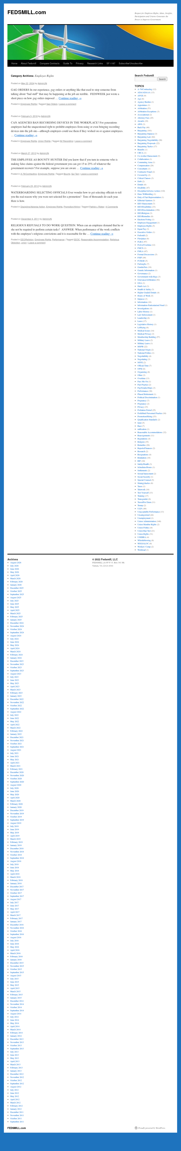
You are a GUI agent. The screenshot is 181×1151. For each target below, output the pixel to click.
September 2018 (17, 857)
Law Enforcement (145, 314)
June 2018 (14, 867)
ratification (142, 429)
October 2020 (16, 778)
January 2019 (16, 845)
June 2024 (14, 641)
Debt (140, 181)
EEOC (77, 239)
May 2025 (14, 607)
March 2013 (15, 1064)
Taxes (140, 486)
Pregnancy (142, 400)
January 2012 (16, 1108)
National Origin (144, 349)
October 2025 (16, 591)
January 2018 (16, 883)
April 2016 (14, 950)
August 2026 (15, 562)
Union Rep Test (144, 530)
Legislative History (145, 324)
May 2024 (14, 645)
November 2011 (17, 1115)
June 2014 (14, 1019)
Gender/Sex (142, 267)
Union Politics (144, 527)
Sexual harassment (145, 473)
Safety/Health (143, 464)
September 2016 (17, 934)
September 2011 (17, 1121)
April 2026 (14, 575)
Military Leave (144, 340)
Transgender (143, 498)
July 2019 (14, 826)
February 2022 (16, 730)
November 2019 (17, 813)
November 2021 (17, 740)
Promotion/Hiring (72, 206)
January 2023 (16, 695)
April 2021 (14, 762)
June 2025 (14, 603)
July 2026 (14, 565)
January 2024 (16, 657)
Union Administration (147, 521)
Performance (58, 239)
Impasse (141, 298)
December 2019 (17, 810)
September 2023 (17, 670)
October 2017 (16, 892)
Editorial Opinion (145, 200)
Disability (142, 187)
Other (140, 375)
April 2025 (14, 610)
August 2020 (15, 784)
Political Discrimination (147, 397)
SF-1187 (111, 63)
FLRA (140, 241)
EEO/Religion (27, 239)
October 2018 (16, 854)
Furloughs (142, 263)
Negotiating (142, 359)
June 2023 (14, 680)
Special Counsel (144, 479)
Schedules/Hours (145, 467)
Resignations (143, 454)
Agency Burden (144, 101)
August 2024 (15, 635)
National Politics (144, 352)
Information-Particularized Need (151, 305)
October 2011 (16, 1118)
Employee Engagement (147, 222)
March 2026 (15, 578)
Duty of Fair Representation (149, 197)
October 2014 (16, 1007)
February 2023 (16, 692)
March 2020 (15, 800)
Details (140, 184)
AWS (140, 124)
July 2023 (14, 676)
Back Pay (141, 127)
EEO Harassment (145, 203)
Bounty (67, 173)
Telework (141, 489)
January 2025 (16, 619)
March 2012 (15, 1102)
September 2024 (17, 632)
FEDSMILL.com (26, 12)
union (24, 242)
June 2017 (14, 905)
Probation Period (145, 410)
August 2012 (15, 1086)
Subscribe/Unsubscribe (130, 63)
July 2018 (14, 864)
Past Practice (143, 384)
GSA (140, 282)
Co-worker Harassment (147, 155)
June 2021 (14, 756)
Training (141, 495)
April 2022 (14, 724)
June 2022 (14, 718)
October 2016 (16, 931)
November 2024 (17, 626)
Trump (140, 505)
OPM (140, 368)
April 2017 (14, 911)
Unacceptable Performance (149, 511)
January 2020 (16, 807)
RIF (139, 460)
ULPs (140, 508)
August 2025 (15, 597)
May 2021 (14, 759)
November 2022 (17, 702)
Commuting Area (145, 162)
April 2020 (14, 797)
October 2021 (16, 743)
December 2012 (17, 1073)
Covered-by (142, 174)
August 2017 (15, 899)
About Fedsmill (28, 63)
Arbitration (142, 108)
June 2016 (14, 943)
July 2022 (14, 715)
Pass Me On (143, 381)
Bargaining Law (144, 136)
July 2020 (14, 788)
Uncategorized (144, 514)
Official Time (143, 365)
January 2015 (16, 997)
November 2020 (17, 775)
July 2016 (14, 940)
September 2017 (17, 896)
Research (141, 451)
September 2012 (17, 1083)
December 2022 (17, 699)
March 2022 (15, 727)
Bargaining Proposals (147, 143)
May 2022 (14, 721)
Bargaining (142, 130)
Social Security (144, 476)
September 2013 (17, 1048)
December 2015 (17, 962)
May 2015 (14, 985)
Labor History (143, 311)
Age (139, 98)
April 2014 (14, 1026)
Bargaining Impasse (146, 133)
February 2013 (16, 1067)
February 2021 (16, 769)
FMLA (141, 251)
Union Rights (44, 140)
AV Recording (66, 140)
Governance (143, 273)
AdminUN (42, 83)
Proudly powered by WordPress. (152, 1127)
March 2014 (15, 1029)
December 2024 (17, 622)
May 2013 (14, 1058)
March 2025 (15, 613)
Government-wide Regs (147, 276)
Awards (141, 120)
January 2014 (16, 1035)
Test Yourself (143, 492)
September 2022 (17, 708)
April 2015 (14, 988)
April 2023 (14, 686)
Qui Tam (75, 173)
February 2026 (16, 581)
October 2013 (16, 1045)
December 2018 (17, 848)
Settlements (142, 470)
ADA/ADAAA (144, 92)
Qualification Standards (147, 419)
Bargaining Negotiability (148, 140)
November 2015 (17, 965)
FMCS (140, 248)
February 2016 (16, 956)
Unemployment (144, 518)
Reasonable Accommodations (150, 432)
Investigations (143, 308)
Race (140, 425)
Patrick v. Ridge (96, 206)
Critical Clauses (144, 178)
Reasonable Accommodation (95, 239)
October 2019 (16, 816)
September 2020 (17, 781)
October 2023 (16, 667)
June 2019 (14, 829)
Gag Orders (51, 103)
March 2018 (15, 877)
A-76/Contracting (29, 173)
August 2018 (15, 861)
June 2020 (14, 791)
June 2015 (14, 981)
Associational (143, 114)
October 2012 (16, 1080)
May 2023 (14, 683)
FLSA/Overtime (144, 244)
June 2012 (14, 1093)
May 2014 (14, 1023)
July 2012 (14, 1089)
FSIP (140, 257)
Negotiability (143, 356)
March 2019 (15, 838)
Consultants (142, 168)
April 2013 (14, 1061)
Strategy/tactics (144, 483)
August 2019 (15, 823)
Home (14, 63)
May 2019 (14, 832)
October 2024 (16, 629)
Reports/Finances (145, 448)
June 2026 (14, 568)
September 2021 (17, 746)
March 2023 (15, 689)
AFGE (140, 95)
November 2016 (17, 927)
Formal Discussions (146, 254)
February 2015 (16, 994)
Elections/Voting (144, 219)
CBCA (140, 152)
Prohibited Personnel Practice (150, 413)
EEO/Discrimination (146, 209)
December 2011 (17, 1112)
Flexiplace (142, 238)
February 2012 (16, 1105)
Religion (141, 441)
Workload (142, 549)
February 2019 (16, 842)
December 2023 (17, 661)
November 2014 (17, 1004)
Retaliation (142, 457)
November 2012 (17, 1077)
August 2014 (15, 1013)
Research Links (95, 63)
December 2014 (17, 1000)
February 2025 (16, 616)
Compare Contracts (50, 63)
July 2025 (14, 600)
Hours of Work (144, 295)
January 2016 (16, 959)
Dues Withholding (145, 194)
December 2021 (17, 737)
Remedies (142, 444)
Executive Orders (145, 232)
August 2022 (15, 711)
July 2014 (14, 1016)
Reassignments (144, 435)
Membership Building (147, 336)
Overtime (141, 378)
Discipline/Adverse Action (33, 206)
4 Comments (112, 206)
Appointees (142, 105)
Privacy (80, 63)
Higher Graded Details (147, 292)
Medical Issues (144, 330)
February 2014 (16, 1032)
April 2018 (14, 873)
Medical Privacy (144, 333)
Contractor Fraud (145, 171)
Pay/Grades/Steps (145, 387)
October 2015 (16, 969)
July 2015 (14, 978)
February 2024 (16, 654)
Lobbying (142, 327)
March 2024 (15, 651)
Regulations (142, 438)
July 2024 (14, 638)
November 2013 (17, 1042)
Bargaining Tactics (145, 146)
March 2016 (15, 953)
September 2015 (17, 972)
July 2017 (14, 902)
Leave (140, 321)
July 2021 (14, 753)
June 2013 (14, 1054)
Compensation (144, 165)
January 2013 (16, 1070)
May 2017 (14, 908)
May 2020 (14, 794)
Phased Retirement (145, 394)
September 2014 (17, 1010)
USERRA (142, 537)
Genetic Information (146, 270)
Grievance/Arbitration (147, 279)
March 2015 (15, 991)
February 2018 (16, 880)
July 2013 (14, 1051)
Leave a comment (67, 103)
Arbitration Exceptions (147, 111)
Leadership (142, 317)
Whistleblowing (144, 540)
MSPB (140, 346)
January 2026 (16, 584)
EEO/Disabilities (144, 206)
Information (142, 302)
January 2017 (16, 921)
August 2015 (15, 975)
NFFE (140, 362)
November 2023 (17, 664)
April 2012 (14, 1099)
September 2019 (17, 819)
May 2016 (14, 946)
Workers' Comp (144, 546)
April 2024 (14, 648)
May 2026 (14, 572)
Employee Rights (29, 103)
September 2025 (17, 594)
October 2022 (16, 705)
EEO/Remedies (144, 216)
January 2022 (16, 734)
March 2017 (15, 915)
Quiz (140, 422)
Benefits (141, 149)
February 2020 (16, 803)
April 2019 (14, 835)
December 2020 (17, 772)
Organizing (142, 371)
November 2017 (17, 889)
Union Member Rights (147, 524)
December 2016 (17, 924)
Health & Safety (144, 289)
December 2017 (17, 886)
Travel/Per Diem (144, 502)
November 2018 (17, 851)
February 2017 (16, 918)
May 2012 (14, 1096)
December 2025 (17, 587)
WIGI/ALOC (143, 543)
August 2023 (15, 673)
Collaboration (143, 159)
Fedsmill (141, 235)
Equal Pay (142, 228)
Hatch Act (142, 286)
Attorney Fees (143, 117)
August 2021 (15, 749)
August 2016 (15, 937)
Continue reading (70, 98)
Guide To (67, 63)
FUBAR (141, 260)
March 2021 (15, 765)
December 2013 (17, 1039)
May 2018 (14, 870)
